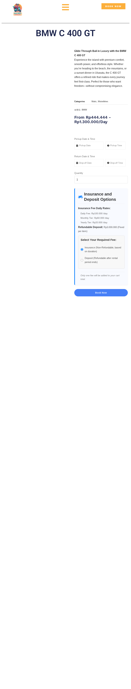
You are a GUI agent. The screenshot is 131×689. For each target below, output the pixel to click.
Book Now (101, 292)
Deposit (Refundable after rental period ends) (101, 260)
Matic (94, 101)
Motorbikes (103, 101)
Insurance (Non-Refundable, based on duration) (103, 249)
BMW (84, 110)
